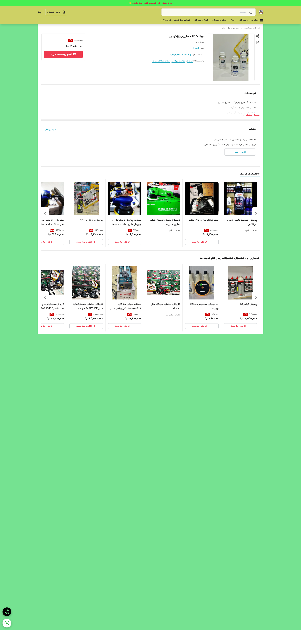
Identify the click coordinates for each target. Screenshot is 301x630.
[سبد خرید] (39, 12)
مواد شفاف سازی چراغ (231, 28)
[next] (45, 213)
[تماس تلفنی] (7, 611)
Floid (196, 48)
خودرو (190, 60)
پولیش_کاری (178, 60)
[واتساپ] (7, 623)
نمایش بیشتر (253, 115)
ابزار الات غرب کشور (252, 28)
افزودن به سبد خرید (61, 54)
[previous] (256, 213)
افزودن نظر (50, 129)
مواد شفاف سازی (161, 60)
